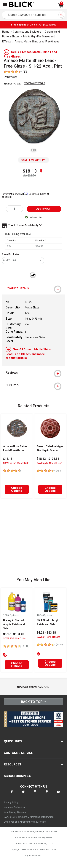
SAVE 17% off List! (33, 160)
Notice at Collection (14, 807)
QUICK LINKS (13, 741)
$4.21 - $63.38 (46, 632)
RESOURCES (12, 764)
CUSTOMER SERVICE (18, 753)
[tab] (33, 288)
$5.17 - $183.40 (13, 634)
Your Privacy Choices (15, 812)
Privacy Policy (11, 802)
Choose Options (16, 489)
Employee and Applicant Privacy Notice (25, 821)
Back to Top (31, 702)
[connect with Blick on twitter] (23, 794)
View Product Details (34, 83)
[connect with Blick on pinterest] (46, 794)
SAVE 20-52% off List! (14, 638)
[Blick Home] (21, 4)
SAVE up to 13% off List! (49, 463)
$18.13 (30, 171)
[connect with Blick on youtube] (58, 794)
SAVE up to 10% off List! (15, 463)
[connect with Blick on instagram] (35, 794)
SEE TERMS (50, 24)
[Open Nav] (5, 4)
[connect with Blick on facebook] (11, 794)
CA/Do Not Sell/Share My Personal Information (29, 817)
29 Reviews (10, 76)
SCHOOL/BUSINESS (17, 776)
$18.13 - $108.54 (48, 459)
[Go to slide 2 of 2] (35, 150)
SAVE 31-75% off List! (48, 637)
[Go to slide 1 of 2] (32, 150)
